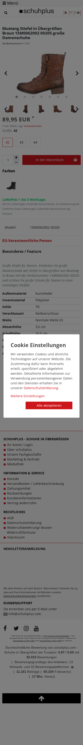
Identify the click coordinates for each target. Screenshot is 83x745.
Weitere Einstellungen (28, 396)
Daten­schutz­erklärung (41, 388)
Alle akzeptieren (49, 405)
